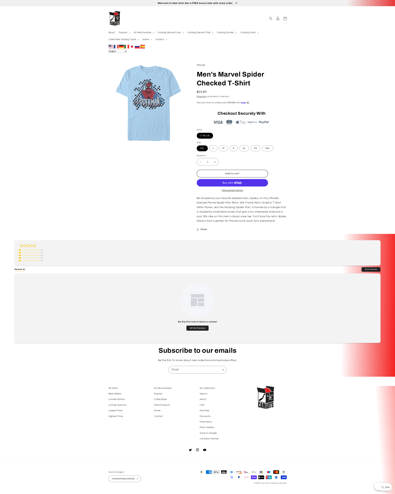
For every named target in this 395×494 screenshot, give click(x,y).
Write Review (371, 269)
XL (244, 148)
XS (255, 148)
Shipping (201, 97)
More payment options (232, 190)
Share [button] (203, 229)
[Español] (142, 46)
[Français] (116, 46)
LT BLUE (205, 135)
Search (204, 394)
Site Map (204, 410)
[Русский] (137, 46)
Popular (158, 394)
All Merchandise (162, 388)
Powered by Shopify (278, 483)
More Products (162, 405)
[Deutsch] (121, 46)
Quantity (201, 156)
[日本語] (132, 46)
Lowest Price (115, 410)
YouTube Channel (209, 438)
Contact (158, 416)
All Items (113, 388)
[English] (111, 46)
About (203, 399)
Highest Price (115, 416)
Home (157, 410)
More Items (206, 422)
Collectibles (160, 399)
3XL (202, 148)
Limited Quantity (117, 405)
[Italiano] (126, 46)
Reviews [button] (20, 269)
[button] (124, 32)
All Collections (207, 388)
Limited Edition (116, 399)
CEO (202, 405)
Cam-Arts (265, 483)
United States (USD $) (123, 479)
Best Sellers (114, 394)
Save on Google (208, 433)
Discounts (205, 416)
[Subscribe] (223, 369)
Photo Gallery (207, 427)
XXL (267, 148)
